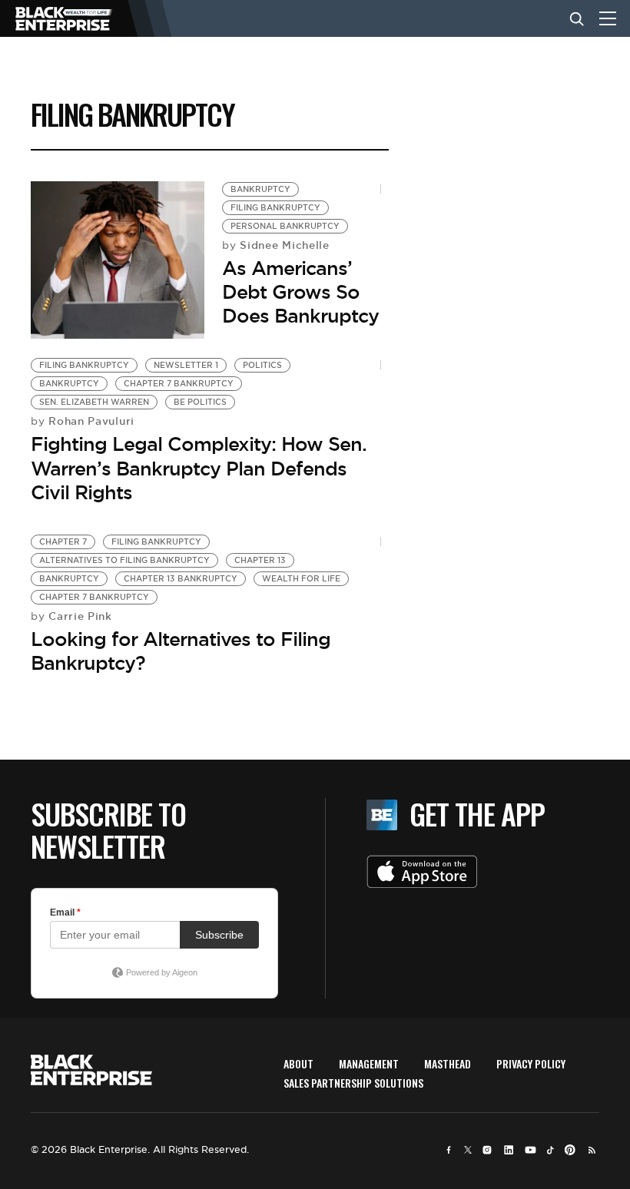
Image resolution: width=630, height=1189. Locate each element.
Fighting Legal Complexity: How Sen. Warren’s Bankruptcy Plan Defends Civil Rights (198, 468)
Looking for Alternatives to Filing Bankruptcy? (180, 651)
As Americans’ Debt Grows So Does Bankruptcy (300, 292)
